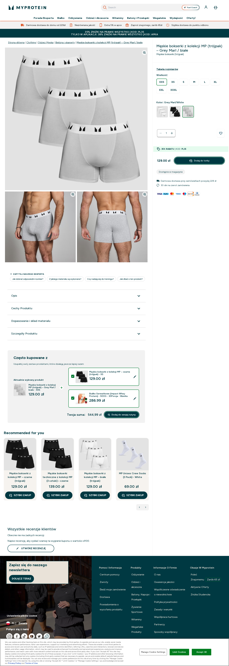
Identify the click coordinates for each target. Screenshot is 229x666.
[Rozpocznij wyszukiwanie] (105, 7)
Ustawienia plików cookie (22, 615)
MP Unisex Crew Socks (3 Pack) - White (132, 475)
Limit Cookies (179, 652)
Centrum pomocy (109, 574)
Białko (60, 18)
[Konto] (206, 7)
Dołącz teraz (21, 578)
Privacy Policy (14, 663)
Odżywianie (75, 18)
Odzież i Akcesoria (97, 18)
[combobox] (150, 7)
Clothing (31, 42)
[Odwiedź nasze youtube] (32, 636)
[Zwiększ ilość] (171, 133)
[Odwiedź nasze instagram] (9, 636)
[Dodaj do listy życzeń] (221, 133)
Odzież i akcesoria (136, 584)
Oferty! (191, 18)
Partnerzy (159, 624)
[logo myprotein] (27, 7)
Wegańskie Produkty (137, 629)
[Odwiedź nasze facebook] (17, 636)
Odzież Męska (45, 42)
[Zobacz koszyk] (215, 7)
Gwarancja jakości (164, 582)
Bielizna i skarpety (65, 42)
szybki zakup (22, 495)
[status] (166, 133)
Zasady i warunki (163, 609)
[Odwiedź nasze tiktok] (24, 636)
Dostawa (105, 597)
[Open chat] (47, 636)
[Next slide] (148, 476)
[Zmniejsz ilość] (160, 133)
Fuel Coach (192, 7)
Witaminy (117, 18)
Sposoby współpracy (165, 632)
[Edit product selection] (134, 376)
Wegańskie (159, 18)
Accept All (201, 652)
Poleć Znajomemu (205, 577)
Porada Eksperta (44, 18)
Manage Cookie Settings (153, 652)
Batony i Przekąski (138, 18)
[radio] (161, 82)
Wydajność (176, 18)
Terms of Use (31, 663)
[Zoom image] (144, 52)
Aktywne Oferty (200, 587)
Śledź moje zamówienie (113, 589)
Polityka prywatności (165, 602)
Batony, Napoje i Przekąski (140, 597)
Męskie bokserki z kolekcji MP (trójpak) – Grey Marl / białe (110, 42)
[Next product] (146, 507)
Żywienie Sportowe (137, 609)
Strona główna (16, 42)
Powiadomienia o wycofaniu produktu (111, 607)
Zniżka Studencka (200, 594)
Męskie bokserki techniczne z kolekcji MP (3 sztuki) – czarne (57, 477)
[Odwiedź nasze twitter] (39, 636)
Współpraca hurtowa (165, 617)
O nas (157, 574)
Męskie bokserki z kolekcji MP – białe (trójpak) (95, 477)
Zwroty (104, 582)
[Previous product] (139, 507)
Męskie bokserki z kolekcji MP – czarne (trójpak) (20, 477)
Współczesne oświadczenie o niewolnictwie (169, 592)
